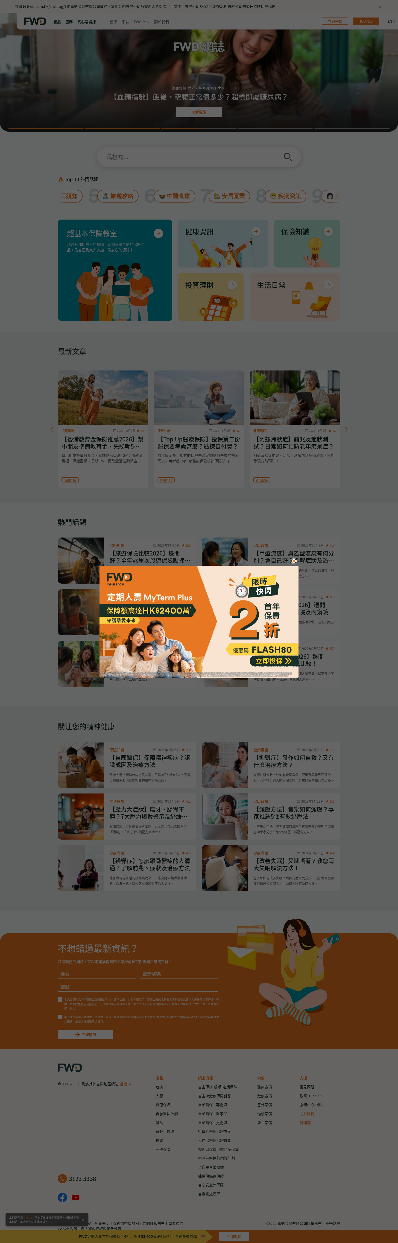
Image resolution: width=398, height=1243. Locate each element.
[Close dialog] (294, 561)
